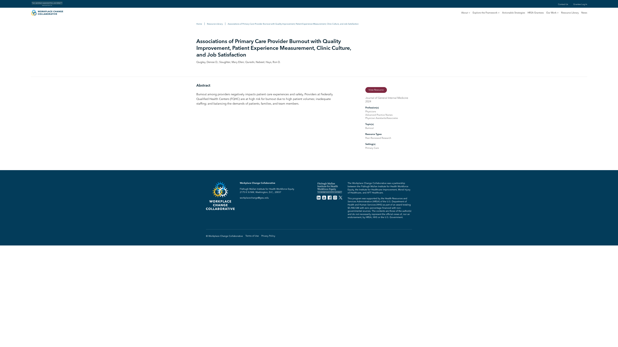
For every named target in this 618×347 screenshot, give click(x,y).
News (584, 12)
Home (199, 23)
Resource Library (570, 12)
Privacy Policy (268, 236)
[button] (465, 13)
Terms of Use (252, 236)
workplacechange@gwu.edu (254, 197)
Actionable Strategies (513, 12)
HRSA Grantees (536, 12)
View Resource (376, 89)
